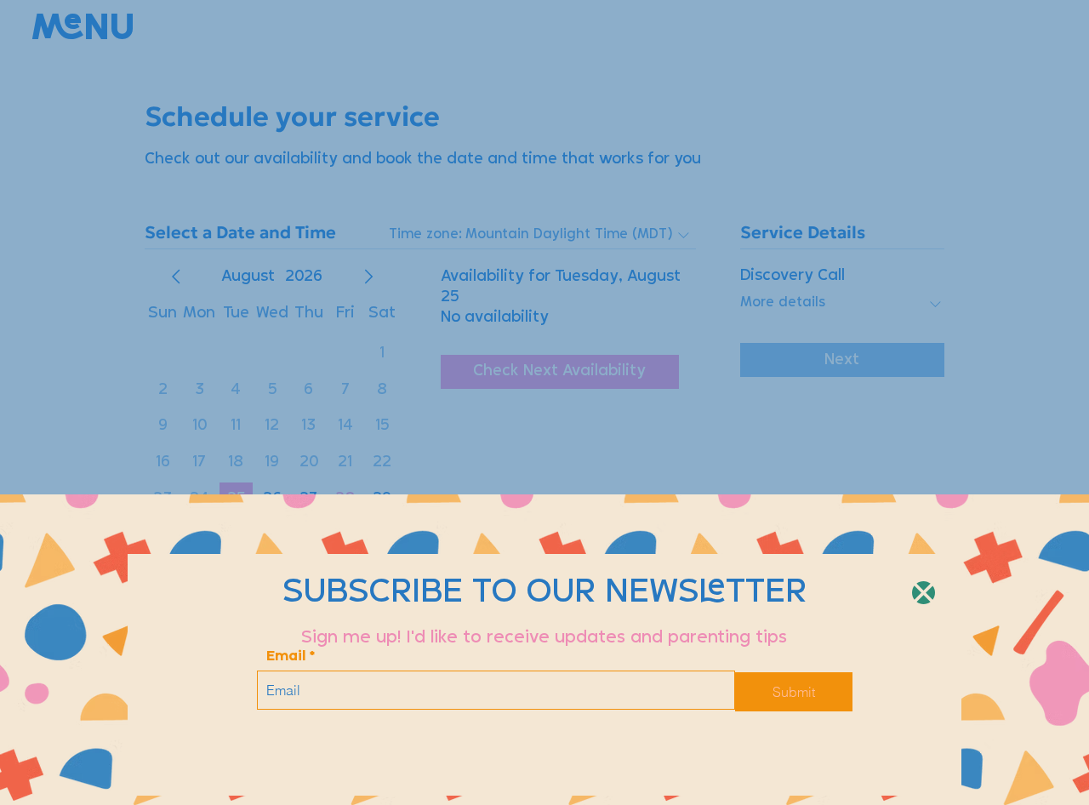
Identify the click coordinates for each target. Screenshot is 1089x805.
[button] (923, 592)
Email (285, 657)
